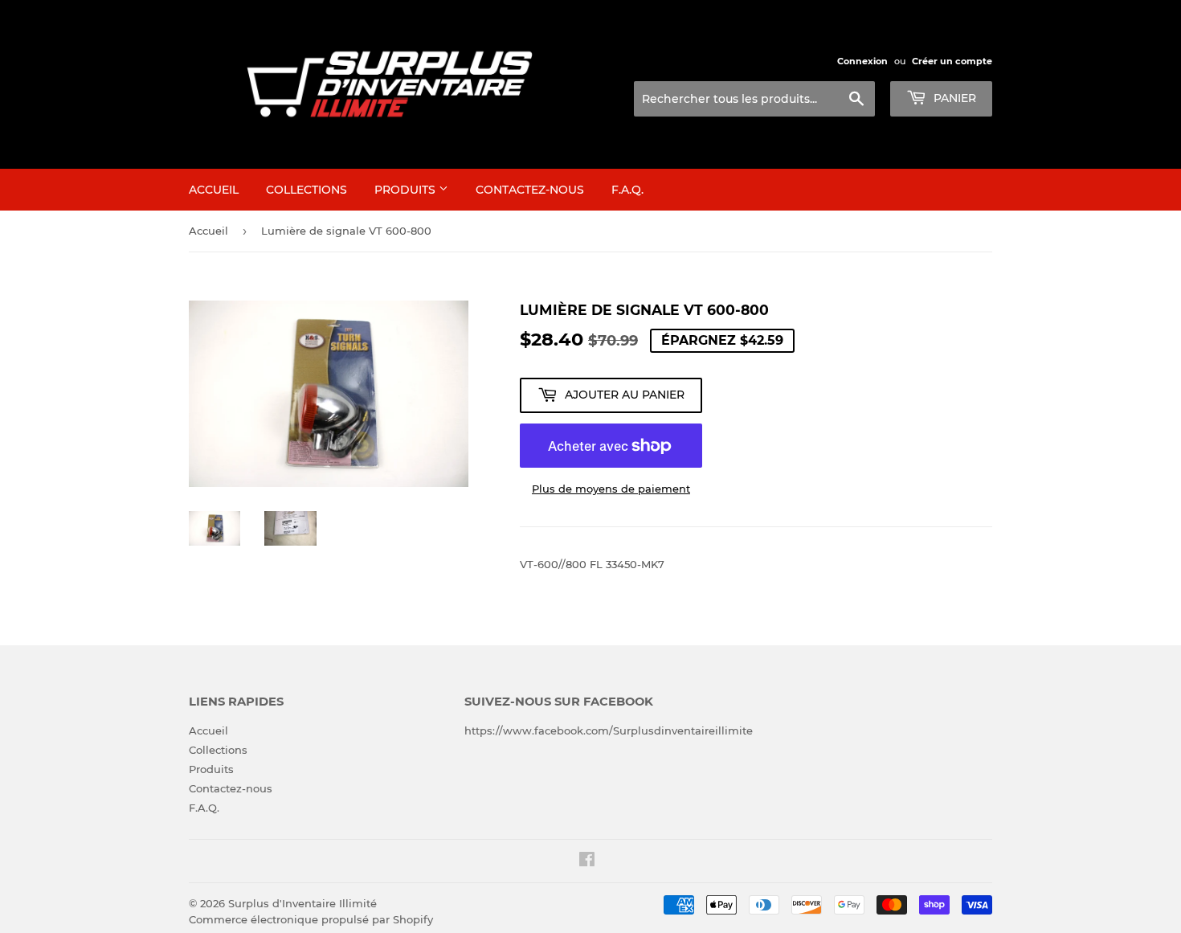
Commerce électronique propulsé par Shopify (311, 919)
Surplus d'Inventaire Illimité (302, 903)
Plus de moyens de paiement (611, 488)
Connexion (862, 61)
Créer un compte (952, 61)
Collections (306, 189)
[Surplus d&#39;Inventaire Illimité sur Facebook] (586, 861)
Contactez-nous (530, 189)
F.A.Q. (627, 189)
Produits (406, 189)
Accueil (214, 189)
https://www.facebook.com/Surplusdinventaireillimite (608, 730)
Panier (953, 98)
